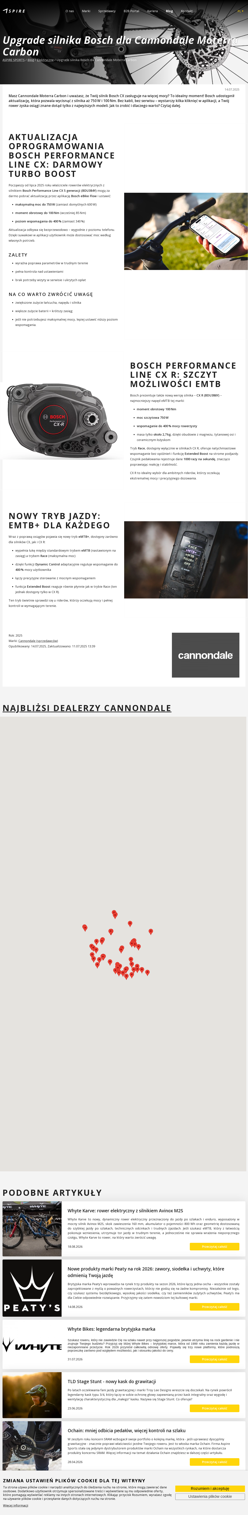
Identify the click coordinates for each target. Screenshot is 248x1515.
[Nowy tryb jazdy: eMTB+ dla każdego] (186, 559)
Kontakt (187, 11)
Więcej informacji (15, 1506)
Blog (169, 11)
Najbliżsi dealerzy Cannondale (87, 708)
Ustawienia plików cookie (210, 1496)
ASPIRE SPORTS (14, 60)
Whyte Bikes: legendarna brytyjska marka (111, 1329)
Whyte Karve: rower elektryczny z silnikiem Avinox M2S (125, 1211)
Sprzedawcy (107, 11)
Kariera (152, 11)
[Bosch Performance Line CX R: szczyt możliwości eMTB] (62, 421)
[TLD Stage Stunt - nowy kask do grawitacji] (32, 1395)
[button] (93, 959)
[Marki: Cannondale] (205, 655)
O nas (70, 11)
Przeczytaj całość (214, 1247)
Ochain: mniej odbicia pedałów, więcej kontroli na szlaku (127, 1430)
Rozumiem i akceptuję (210, 1489)
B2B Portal (131, 11)
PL (239, 11)
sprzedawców (47, 641)
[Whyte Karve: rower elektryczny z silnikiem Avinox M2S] (32, 1228)
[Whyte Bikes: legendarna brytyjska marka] (32, 1344)
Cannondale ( (27, 641)
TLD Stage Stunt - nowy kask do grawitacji (112, 1381)
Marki (86, 11)
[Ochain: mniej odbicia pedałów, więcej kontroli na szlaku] (32, 1446)
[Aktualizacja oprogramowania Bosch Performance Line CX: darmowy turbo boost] (186, 231)
